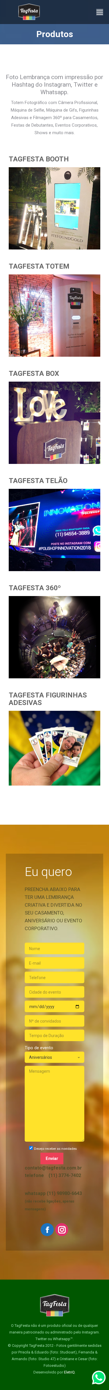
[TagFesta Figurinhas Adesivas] (54, 737)
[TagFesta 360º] (54, 629)
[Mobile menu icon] (99, 12)
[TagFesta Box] (54, 415)
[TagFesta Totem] (54, 308)
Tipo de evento (39, 1047)
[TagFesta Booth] (54, 200)
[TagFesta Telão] (54, 522)
